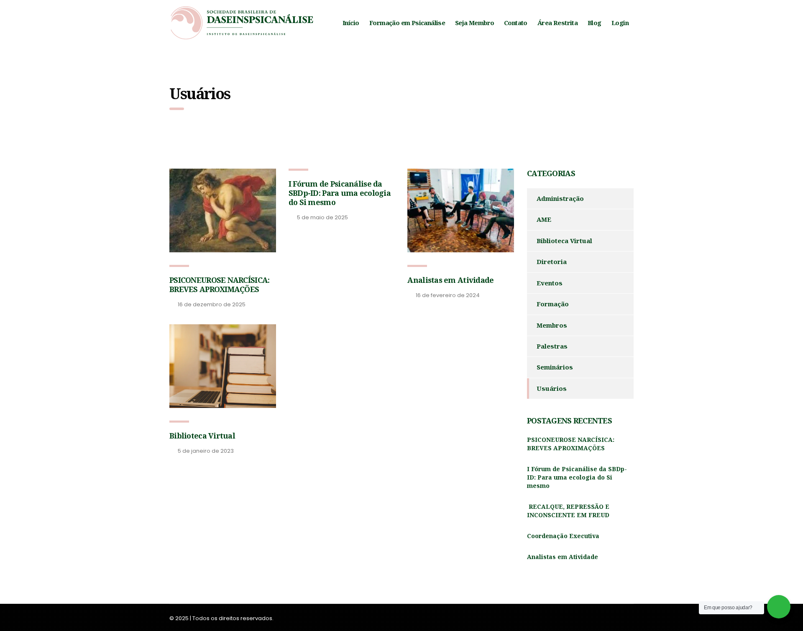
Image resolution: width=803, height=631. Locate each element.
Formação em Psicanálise (407, 22)
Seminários (555, 367)
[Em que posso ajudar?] (778, 606)
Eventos (550, 283)
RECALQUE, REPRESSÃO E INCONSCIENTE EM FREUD (568, 511)
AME (544, 219)
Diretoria (552, 261)
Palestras (552, 346)
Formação (553, 304)
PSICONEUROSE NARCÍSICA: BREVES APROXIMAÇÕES (219, 284)
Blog (594, 22)
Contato (515, 22)
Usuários (552, 388)
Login (620, 22)
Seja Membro (474, 22)
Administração (560, 198)
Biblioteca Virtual (202, 436)
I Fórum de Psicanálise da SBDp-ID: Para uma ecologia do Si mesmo (340, 193)
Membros (552, 325)
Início (351, 22)
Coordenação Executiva (563, 536)
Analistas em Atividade (450, 280)
